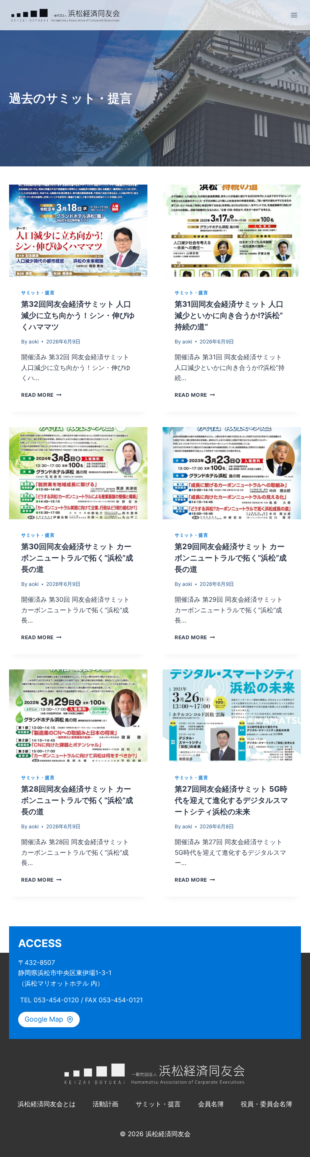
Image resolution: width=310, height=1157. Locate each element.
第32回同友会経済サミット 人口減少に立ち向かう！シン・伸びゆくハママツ (78, 315)
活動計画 (105, 1104)
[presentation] (78, 231)
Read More (41, 395)
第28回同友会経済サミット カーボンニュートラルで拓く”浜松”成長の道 (77, 800)
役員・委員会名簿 (266, 1104)
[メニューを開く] (294, 15)
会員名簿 (211, 1104)
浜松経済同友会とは (47, 1104)
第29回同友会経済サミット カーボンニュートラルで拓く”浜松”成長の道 (231, 558)
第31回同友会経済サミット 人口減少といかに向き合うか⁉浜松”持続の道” (229, 315)
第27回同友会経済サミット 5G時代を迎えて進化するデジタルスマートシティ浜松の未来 (231, 800)
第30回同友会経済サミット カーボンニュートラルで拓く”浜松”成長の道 (77, 558)
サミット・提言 (37, 292)
